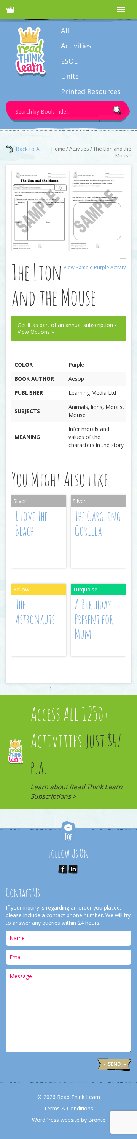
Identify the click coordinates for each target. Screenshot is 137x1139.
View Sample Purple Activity (95, 267)
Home (58, 148)
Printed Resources (91, 91)
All (65, 30)
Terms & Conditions (68, 1108)
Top (68, 832)
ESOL (69, 61)
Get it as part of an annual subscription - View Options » (67, 328)
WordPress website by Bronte (68, 1119)
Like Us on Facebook (62, 869)
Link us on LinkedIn (73, 869)
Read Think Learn (11, 11)
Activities (76, 45)
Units (70, 76)
